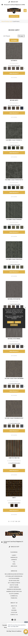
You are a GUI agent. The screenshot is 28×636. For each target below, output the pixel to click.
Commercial (14, 595)
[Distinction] (22, 147)
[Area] (14, 90)
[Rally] (17, 386)
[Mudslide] (14, 448)
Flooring (6, 21)
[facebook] (12, 620)
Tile (14, 561)
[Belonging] (14, 289)
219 (19, 521)
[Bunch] (9, 227)
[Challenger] (14, 368)
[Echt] (9, 68)
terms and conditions (12, 317)
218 (16, 521)
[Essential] (9, 306)
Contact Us (14, 614)
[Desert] (9, 108)
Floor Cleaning (14, 593)
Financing (14, 598)
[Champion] (9, 386)
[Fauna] (17, 108)
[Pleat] (17, 227)
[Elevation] (13, 108)
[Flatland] (22, 108)
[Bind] (14, 209)
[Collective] (13, 147)
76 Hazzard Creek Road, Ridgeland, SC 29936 (14, 4)
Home (2, 21)
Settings (14, 324)
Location (14, 612)
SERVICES (14, 571)
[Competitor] (13, 386)
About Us (14, 605)
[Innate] (17, 306)
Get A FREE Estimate (14, 582)
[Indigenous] (13, 306)
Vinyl (14, 564)
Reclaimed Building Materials (14, 574)
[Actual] (14, 50)
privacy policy (16, 316)
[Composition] (17, 147)
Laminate (14, 559)
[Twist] (22, 227)
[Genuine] (13, 68)
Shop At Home (14, 585)
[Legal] (17, 68)
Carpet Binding (14, 587)
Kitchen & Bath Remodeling (14, 576)
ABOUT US (14, 602)
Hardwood (14, 557)
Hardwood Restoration (14, 591)
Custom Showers (14, 578)
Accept (10, 322)
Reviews (13, 610)
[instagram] (15, 620)
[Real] (22, 68)
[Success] (22, 386)
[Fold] (13, 227)
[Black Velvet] (16, 505)
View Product (14, 73)
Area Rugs (14, 566)
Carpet (10, 21)
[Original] (22, 306)
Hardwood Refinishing (14, 589)
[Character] (9, 147)
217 (13, 521)
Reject (17, 322)
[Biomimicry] (14, 130)
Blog (13, 608)
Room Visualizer (14, 580)
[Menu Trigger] (25, 10)
